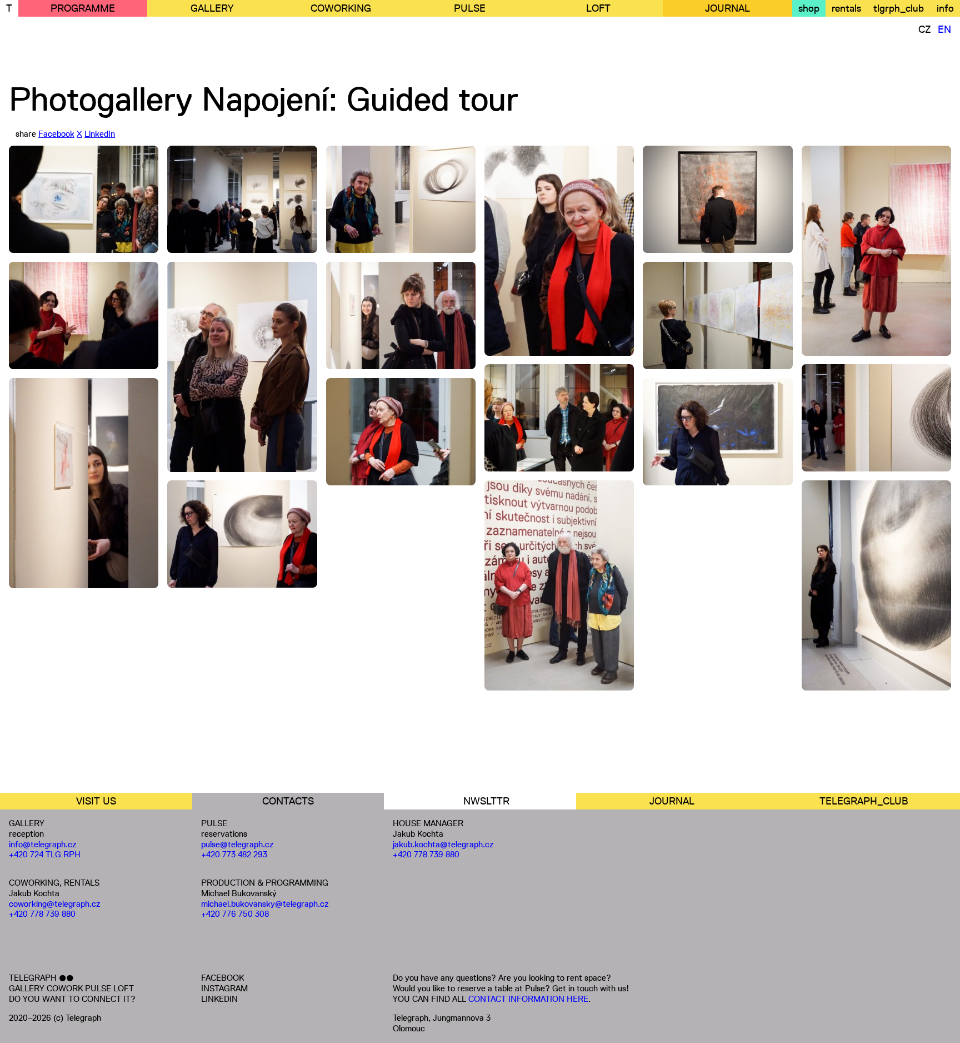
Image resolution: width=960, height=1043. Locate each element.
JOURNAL (727, 8)
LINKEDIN (219, 999)
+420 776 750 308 (235, 913)
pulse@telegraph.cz (237, 844)
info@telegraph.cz (43, 844)
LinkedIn (99, 133)
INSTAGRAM (224, 988)
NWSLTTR (486, 801)
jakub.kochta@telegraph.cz (443, 844)
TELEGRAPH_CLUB (863, 801)
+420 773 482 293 (234, 854)
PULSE (470, 8)
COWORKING (341, 8)
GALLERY (212, 8)
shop (808, 8)
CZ (924, 29)
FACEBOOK (222, 977)
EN (944, 29)
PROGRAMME (83, 8)
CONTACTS (288, 801)
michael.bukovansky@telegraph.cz (265, 903)
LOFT (598, 8)
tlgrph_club (898, 8)
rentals (846, 8)
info (945, 8)
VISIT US (96, 801)
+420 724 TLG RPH (45, 854)
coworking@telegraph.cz (55, 903)
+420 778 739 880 (42, 913)
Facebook (56, 133)
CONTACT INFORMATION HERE (528, 999)
